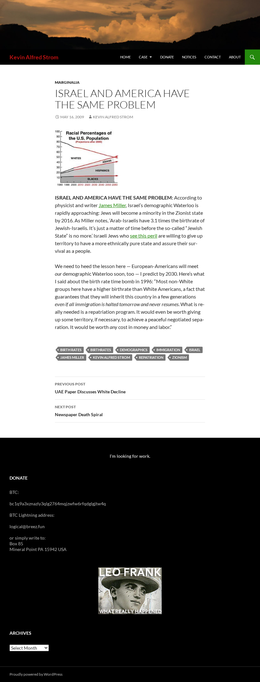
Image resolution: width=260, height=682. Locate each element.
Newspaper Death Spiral (79, 410)
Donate (167, 57)
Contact (213, 57)
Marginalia (67, 82)
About (235, 57)
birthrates (100, 350)
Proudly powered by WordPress (36, 674)
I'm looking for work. (130, 456)
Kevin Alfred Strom (34, 57)
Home (125, 57)
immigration (168, 350)
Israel (194, 350)
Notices (189, 57)
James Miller (112, 205)
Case (143, 57)
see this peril (143, 236)
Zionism (179, 357)
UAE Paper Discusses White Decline (90, 388)
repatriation (151, 357)
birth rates (70, 350)
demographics (133, 350)
